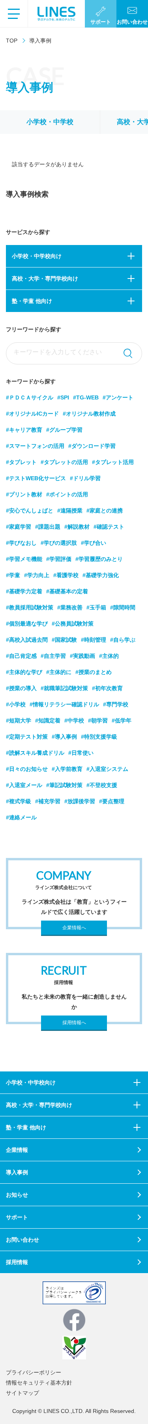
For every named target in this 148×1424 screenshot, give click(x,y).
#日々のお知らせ (27, 769)
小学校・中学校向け (37, 256)
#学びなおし (21, 543)
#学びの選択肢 (59, 543)
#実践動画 (82, 656)
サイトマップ (22, 1393)
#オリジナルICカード (32, 413)
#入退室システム (107, 769)
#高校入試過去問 (27, 640)
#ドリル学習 (85, 478)
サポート (17, 1217)
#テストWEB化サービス (36, 478)
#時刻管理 (93, 640)
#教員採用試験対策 (29, 607)
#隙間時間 (122, 607)
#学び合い (93, 543)
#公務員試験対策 (73, 623)
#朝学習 (98, 720)
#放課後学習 (79, 801)
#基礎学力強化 (100, 575)
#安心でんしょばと (29, 510)
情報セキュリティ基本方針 (39, 1382)
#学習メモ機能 (24, 559)
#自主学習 (53, 656)
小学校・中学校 (49, 122)
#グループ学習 (64, 430)
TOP (11, 40)
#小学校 (16, 704)
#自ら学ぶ (122, 640)
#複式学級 (18, 801)
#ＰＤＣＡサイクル (29, 397)
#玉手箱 (96, 607)
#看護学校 (66, 575)
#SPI (63, 397)
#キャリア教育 (24, 430)
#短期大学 (18, 720)
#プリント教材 (24, 494)
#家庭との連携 (104, 510)
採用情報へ (74, 1022)
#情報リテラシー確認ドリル (64, 704)
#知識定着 (47, 720)
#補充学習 (47, 801)
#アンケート (118, 397)
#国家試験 (64, 640)
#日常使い (81, 753)
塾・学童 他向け (32, 301)
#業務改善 (69, 607)
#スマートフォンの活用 (35, 446)
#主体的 (109, 656)
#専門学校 (115, 704)
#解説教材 (77, 527)
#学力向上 (36, 575)
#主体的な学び (24, 672)
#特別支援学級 (99, 736)
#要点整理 (111, 801)
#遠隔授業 (69, 510)
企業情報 (17, 1150)
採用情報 (17, 1262)
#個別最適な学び (27, 623)
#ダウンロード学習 (92, 446)
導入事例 (17, 1172)
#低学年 (121, 720)
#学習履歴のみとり (99, 559)
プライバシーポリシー (33, 1372)
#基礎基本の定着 (67, 591)
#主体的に (58, 672)
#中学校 (74, 720)
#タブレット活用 (113, 462)
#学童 (13, 575)
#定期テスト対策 (27, 736)
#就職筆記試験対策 (64, 688)
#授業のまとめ (93, 672)
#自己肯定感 (21, 656)
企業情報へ (74, 927)
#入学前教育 (67, 769)
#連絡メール (21, 817)
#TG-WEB (86, 397)
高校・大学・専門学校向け (45, 278)
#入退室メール (24, 785)
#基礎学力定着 (24, 591)
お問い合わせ (22, 1239)
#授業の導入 (21, 688)
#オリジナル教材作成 (89, 413)
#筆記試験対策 (64, 785)
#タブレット (21, 462)
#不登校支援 (101, 785)
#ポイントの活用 (67, 494)
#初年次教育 (107, 688)
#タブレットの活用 (64, 462)
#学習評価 (58, 559)
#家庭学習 (18, 527)
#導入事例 (64, 736)
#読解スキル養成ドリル (35, 753)
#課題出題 (47, 527)
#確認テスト (109, 527)
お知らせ (17, 1195)
